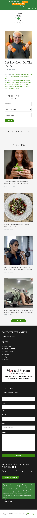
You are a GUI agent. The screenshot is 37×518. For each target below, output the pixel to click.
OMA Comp (30, 514)
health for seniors (24, 80)
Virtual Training (8, 351)
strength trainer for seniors (22, 86)
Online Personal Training (12, 76)
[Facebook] (25, 8)
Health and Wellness (26, 74)
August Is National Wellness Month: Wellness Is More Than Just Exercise (16, 182)
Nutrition (7, 355)
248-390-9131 (15, 2)
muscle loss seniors (21, 82)
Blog (13, 74)
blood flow (16, 80)
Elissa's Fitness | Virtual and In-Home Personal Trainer (18, 19)
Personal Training (9, 349)
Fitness (17, 74)
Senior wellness (9, 86)
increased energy (9, 82)
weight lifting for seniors (12, 88)
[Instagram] (32, 8)
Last (3, 410)
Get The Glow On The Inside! (18, 64)
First (3, 403)
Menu (20, 14)
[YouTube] (35, 8)
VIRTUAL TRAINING (18, 4)
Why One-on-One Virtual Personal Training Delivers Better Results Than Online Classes (18, 311)
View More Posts (18, 321)
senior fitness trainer (15, 84)
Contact (6, 359)
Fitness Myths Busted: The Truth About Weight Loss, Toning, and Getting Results (18, 268)
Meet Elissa (7, 346)
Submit (18, 455)
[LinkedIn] (29, 8)
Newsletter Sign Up (18, 6)
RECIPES (24, 2)
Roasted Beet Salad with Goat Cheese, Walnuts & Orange (16, 225)
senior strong (26, 84)
